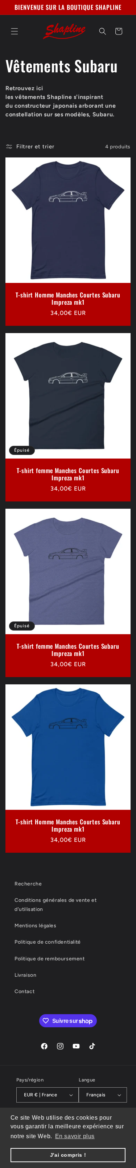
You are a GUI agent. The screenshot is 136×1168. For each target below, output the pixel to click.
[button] (14, 31)
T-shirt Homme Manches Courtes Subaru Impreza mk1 (68, 298)
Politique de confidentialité (48, 942)
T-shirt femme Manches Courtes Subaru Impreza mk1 (68, 474)
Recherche (28, 884)
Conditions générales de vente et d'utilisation (55, 904)
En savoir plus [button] (75, 1136)
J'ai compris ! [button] (68, 1155)
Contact (24, 991)
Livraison (25, 975)
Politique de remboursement (50, 959)
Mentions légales (36, 926)
